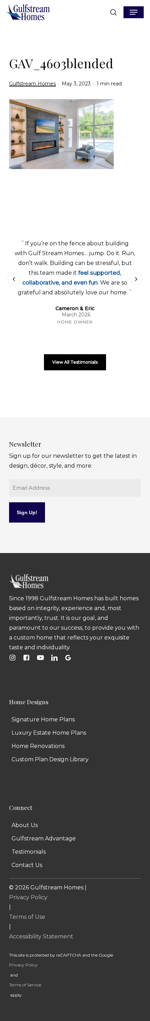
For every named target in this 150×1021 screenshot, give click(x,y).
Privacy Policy (28, 898)
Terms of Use (27, 918)
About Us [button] (25, 826)
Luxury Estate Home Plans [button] (49, 734)
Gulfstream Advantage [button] (44, 840)
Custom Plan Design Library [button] (50, 760)
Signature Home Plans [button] (43, 721)
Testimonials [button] (29, 853)
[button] (133, 12)
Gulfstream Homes (32, 84)
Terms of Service (25, 986)
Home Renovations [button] (38, 747)
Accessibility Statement (41, 938)
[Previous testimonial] (14, 279)
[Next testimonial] (136, 279)
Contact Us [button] (27, 866)
